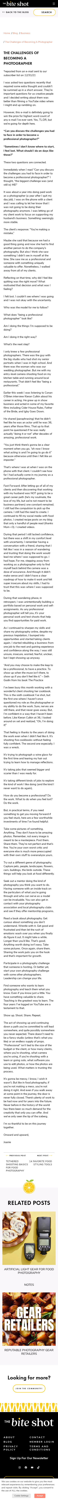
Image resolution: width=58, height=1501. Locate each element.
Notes (29, 1285)
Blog (15, 33)
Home (7, 33)
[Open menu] (54, 4)
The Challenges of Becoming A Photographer (28, 42)
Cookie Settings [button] (21, 1495)
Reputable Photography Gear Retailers (29, 1352)
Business (25, 33)
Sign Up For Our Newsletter (29, 1458)
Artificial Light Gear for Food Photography (29, 1271)
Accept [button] (40, 1495)
